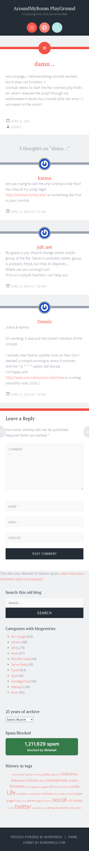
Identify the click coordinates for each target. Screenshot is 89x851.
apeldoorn (30, 774)
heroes (57, 786)
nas (62, 793)
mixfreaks (47, 793)
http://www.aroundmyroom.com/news (35, 377)
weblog (51, 808)
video (43, 808)
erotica (73, 780)
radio (18, 800)
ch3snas (31, 780)
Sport (14, 676)
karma (44, 178)
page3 (11, 800)
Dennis (16, 127)
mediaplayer (22, 793)
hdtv (51, 786)
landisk (74, 786)
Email (13, 522)
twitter (23, 806)
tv (68, 800)
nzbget (78, 793)
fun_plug (29, 786)
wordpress (62, 808)
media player (35, 793)
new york (69, 793)
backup (39, 774)
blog (52, 774)
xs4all (72, 807)
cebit (56, 774)
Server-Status (19, 664)
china (41, 780)
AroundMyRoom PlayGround (44, 8)
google (45, 786)
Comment (15, 452)
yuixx (78, 808)
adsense (15, 774)
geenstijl (38, 787)
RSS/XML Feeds (20, 659)
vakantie (36, 807)
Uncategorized (20, 681)
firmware (17, 786)
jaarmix (65, 786)
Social (15, 670)
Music (14, 653)
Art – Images (18, 637)
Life (13, 648)
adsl (22, 774)
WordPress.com (52, 843)
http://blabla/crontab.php (26, 194)
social (60, 799)
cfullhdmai (17, 780)
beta (46, 774)
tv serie (11, 807)
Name (13, 506)
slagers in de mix (44, 800)
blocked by (46, 748)
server (31, 801)
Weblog (16, 687)
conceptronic (57, 780)
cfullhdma (68, 773)
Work (14, 692)
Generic (16, 642)
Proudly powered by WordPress (37, 837)
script (24, 801)
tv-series (76, 800)
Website (14, 538)
